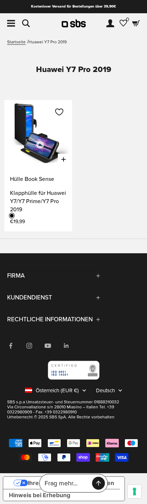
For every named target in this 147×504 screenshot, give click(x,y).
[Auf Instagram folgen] (29, 345)
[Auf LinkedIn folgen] (66, 345)
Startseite (16, 42)
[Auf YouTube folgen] (47, 345)
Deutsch (105, 390)
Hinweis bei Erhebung (39, 495)
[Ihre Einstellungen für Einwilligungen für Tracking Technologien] (134, 491)
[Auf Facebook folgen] (10, 345)
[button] (59, 112)
